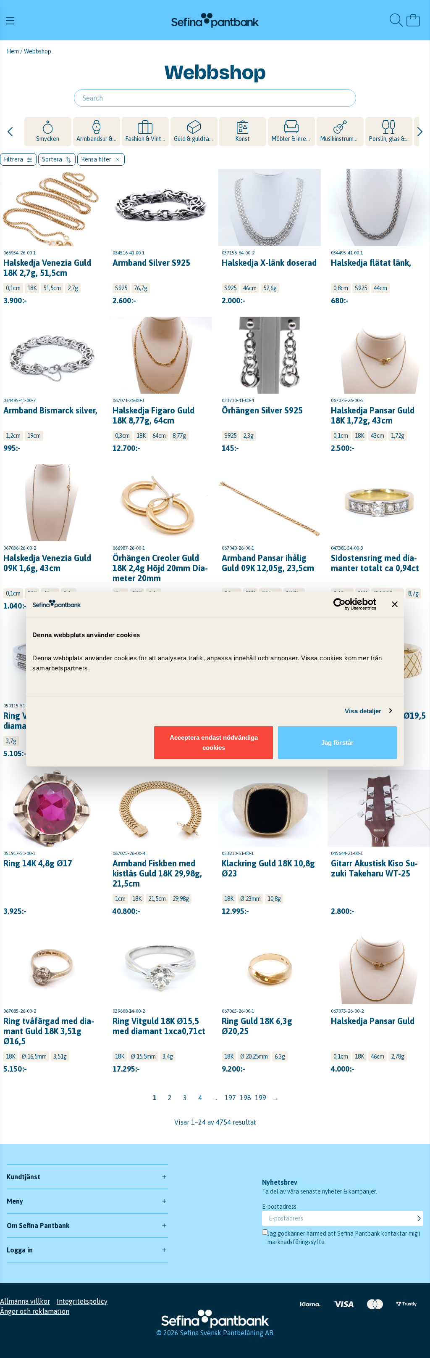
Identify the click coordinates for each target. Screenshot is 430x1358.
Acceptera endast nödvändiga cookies (214, 742)
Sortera (52, 159)
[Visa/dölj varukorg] (413, 20)
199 (260, 1097)
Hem (13, 51)
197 (230, 1097)
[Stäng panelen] (395, 604)
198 (245, 1097)
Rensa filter (97, 159)
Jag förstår (337, 742)
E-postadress (279, 1206)
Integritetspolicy (82, 1301)
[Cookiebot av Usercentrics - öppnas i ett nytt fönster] (339, 604)
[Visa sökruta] (396, 20)
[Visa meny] (73, 20)
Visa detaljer (363, 710)
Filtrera (14, 159)
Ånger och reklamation (34, 1311)
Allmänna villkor (25, 1301)
